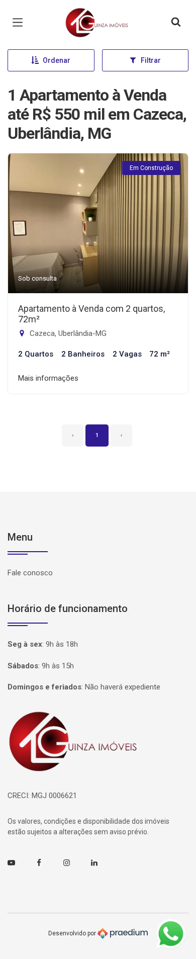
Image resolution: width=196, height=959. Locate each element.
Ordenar (56, 60)
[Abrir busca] (176, 23)
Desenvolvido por (72, 933)
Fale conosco (30, 572)
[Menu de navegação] (20, 22)
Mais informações (48, 378)
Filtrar (151, 60)
